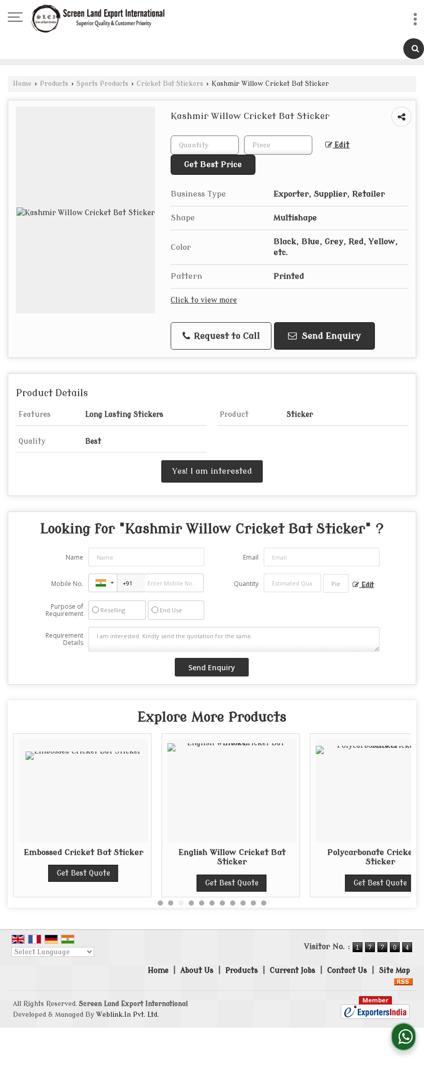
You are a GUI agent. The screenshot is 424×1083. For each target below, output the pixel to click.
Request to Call (225, 336)
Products (54, 83)
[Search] (413, 48)
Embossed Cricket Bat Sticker (83, 852)
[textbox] (278, 145)
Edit (341, 145)
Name (74, 557)
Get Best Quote (83, 873)
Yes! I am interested (212, 471)
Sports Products (102, 83)
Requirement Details (64, 639)
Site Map (394, 970)
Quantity (246, 583)
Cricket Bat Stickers (170, 83)
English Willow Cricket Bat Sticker (231, 857)
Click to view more (204, 300)
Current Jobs (292, 970)
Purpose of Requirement (64, 610)
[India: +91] (102, 583)
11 (263, 903)
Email (251, 557)
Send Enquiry (330, 336)
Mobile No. (67, 583)
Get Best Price (213, 164)
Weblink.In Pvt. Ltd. (127, 1014)
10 (253, 903)
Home (22, 83)
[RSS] (403, 981)
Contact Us (347, 970)
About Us (197, 970)
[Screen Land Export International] (97, 18)
